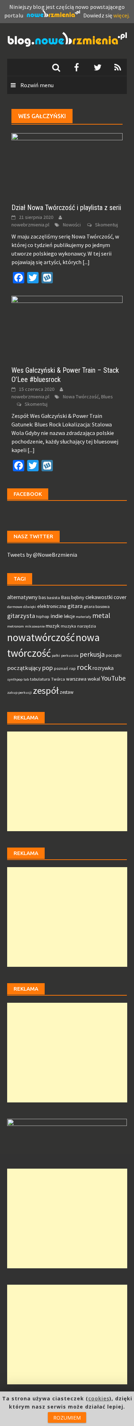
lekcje (69, 616)
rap (72, 668)
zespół (46, 690)
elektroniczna (51, 606)
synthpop (15, 679)
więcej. (121, 15)
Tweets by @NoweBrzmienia (42, 554)
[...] (86, 262)
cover (120, 597)
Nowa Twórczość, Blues (88, 396)
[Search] (56, 67)
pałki (56, 655)
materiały (83, 616)
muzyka (68, 626)
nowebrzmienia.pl (30, 224)
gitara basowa (97, 606)
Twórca (58, 679)
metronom (15, 626)
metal (101, 615)
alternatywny (22, 597)
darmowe (14, 606)
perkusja (92, 654)
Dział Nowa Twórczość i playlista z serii (66, 207)
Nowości (72, 224)
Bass (65, 597)
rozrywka (103, 668)
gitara (75, 606)
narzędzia (86, 626)
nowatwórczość (41, 637)
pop (47, 668)
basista (53, 597)
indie (56, 616)
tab (26, 679)
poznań (61, 668)
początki (113, 655)
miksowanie (35, 626)
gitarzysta (21, 616)
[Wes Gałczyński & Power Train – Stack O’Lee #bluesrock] (67, 326)
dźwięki (29, 606)
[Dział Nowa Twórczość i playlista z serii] (67, 163)
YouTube (113, 678)
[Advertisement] (67, 781)
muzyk (53, 626)
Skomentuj (106, 224)
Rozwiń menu (36, 85)
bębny (77, 597)
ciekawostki (99, 597)
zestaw (67, 692)
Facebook (28, 494)
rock (84, 667)
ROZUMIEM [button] (67, 1417)
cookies (98, 1398)
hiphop (42, 616)
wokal (94, 679)
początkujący (24, 668)
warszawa (76, 679)
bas (42, 597)
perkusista (70, 655)
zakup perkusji (19, 692)
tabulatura (40, 679)
